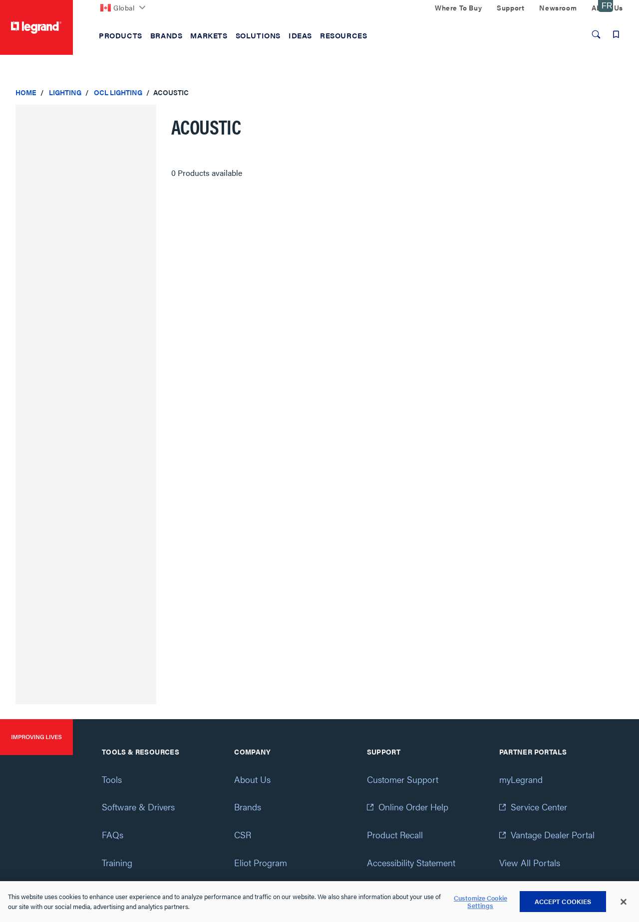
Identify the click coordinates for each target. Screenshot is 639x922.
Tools (112, 779)
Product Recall (395, 834)
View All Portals (529, 862)
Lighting (65, 92)
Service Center (539, 806)
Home (25, 92)
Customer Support (402, 779)
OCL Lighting (118, 92)
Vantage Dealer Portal (553, 834)
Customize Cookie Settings (480, 902)
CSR (242, 834)
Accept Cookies (563, 901)
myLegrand (521, 779)
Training (117, 862)
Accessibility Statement (411, 862)
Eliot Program (260, 862)
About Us (252, 779)
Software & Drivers (138, 806)
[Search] (596, 34)
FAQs (112, 834)
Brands (247, 806)
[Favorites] (616, 34)
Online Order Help (413, 806)
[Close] (624, 902)
